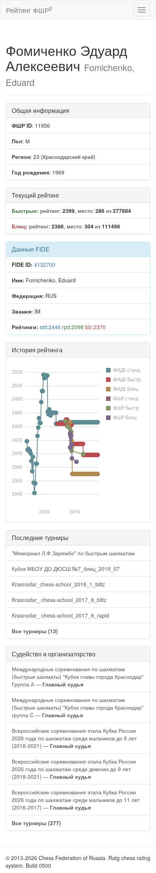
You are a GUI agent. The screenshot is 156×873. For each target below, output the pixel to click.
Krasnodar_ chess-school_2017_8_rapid (60, 615)
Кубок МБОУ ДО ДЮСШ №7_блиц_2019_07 (66, 568)
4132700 (44, 264)
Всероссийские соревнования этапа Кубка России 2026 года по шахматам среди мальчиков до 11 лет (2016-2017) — (76, 799)
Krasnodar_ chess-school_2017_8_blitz (59, 600)
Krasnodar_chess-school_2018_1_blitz (58, 584)
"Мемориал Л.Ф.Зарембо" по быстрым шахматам (73, 553)
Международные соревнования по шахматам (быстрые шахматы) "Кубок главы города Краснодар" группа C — (78, 707)
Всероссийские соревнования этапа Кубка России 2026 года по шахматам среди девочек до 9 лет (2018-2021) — (74, 768)
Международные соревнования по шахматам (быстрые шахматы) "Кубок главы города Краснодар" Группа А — (78, 676)
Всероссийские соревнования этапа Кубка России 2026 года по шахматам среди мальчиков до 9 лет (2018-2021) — (74, 738)
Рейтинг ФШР (29, 10)
